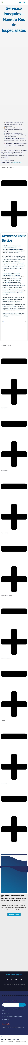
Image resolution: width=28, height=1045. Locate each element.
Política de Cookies (7, 1027)
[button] (20, 2)
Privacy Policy (21, 1027)
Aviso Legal (14, 1027)
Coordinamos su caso (15, 162)
